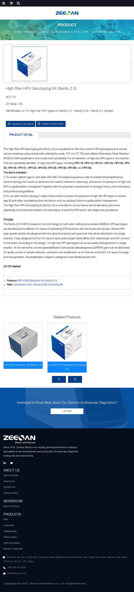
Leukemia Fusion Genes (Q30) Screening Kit (38, 285)
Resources (9, 481)
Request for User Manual (22, 124)
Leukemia (8, 525)
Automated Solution (106, 32)
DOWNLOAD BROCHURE (53, 124)
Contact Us (9, 487)
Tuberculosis (10, 537)
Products (31, 32)
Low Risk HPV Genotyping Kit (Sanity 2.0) (67, 367)
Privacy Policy (10, 493)
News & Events (11, 506)
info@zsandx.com (17, 573)
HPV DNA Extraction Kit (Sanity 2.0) (37, 281)
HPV (85, 32)
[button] (129, 63)
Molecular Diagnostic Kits (60, 32)
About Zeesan (10, 476)
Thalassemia (10, 531)
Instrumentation (11, 543)
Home (17, 32)
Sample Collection (13, 549)
